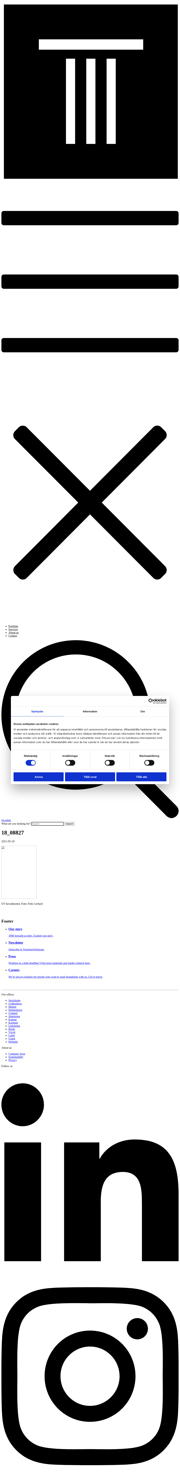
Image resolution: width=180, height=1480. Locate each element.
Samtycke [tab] (37, 711)
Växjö (11, 1032)
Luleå (11, 1035)
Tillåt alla (141, 776)
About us (13, 632)
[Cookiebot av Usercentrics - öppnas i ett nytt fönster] (151, 701)
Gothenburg (15, 1003)
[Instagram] (90, 1476)
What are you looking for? (16, 823)
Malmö (12, 1006)
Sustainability (15, 1056)
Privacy (12, 1060)
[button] (90, 401)
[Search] (90, 817)
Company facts (16, 1053)
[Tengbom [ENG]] (90, 178)
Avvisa (39, 776)
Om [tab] (142, 711)
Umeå (11, 1038)
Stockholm (14, 1000)
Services (13, 629)
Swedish (6, 820)
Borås (11, 1029)
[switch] (70, 762)
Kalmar (12, 1019)
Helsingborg (15, 1009)
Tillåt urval (90, 776)
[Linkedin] (90, 1272)
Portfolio (13, 626)
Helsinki (13, 1041)
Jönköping (14, 1016)
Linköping (14, 1025)
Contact (12, 635)
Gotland (12, 1013)
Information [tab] (90, 711)
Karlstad (13, 1022)
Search (69, 823)
